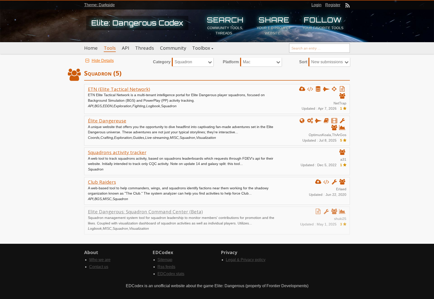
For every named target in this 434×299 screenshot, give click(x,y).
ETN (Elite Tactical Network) (119, 89)
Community (173, 48)
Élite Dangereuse (107, 120)
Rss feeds (166, 267)
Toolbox (201, 48)
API (125, 48)
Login (316, 5)
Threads (144, 48)
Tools (110, 48)
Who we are (100, 260)
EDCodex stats (170, 274)
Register (332, 5)
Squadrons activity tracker (117, 152)
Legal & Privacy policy (245, 260)
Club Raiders (102, 182)
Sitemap (164, 260)
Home (91, 48)
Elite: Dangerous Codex (137, 22)
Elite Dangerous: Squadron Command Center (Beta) (145, 211)
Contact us (98, 267)
